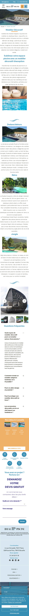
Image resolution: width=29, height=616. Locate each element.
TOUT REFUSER (14, 610)
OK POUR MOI (14, 606)
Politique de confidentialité (15, 602)
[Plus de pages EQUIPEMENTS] (19, 578)
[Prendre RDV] (25, 6)
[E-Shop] (22, 6)
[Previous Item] (5, 301)
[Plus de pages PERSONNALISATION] (21, 575)
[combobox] (14, 504)
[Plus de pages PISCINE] (17, 569)
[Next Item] (24, 301)
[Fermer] (27, 597)
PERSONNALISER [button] (14, 613)
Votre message (7, 508)
